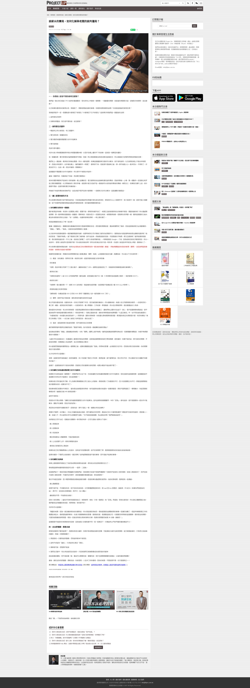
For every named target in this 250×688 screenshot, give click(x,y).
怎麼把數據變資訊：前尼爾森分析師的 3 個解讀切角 (177, 176)
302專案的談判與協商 (55, 611)
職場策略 (164, 136)
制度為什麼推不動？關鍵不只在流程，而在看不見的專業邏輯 (180, 160)
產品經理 (164, 178)
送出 (194, 26)
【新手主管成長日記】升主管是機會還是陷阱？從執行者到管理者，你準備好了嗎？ (78, 635)
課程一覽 (73, 8)
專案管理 (56, 8)
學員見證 (98, 8)
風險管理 (192, 217)
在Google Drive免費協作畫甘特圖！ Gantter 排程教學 (178, 223)
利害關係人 (165, 163)
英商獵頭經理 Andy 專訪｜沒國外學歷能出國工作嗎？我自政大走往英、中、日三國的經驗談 (81, 643)
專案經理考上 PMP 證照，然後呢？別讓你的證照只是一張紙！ (181, 127)
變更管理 (198, 217)
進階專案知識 (59, 15)
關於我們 (90, 8)
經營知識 (171, 186)
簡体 (200, 8)
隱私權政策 (126, 679)
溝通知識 (51, 26)
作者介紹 (65, 8)
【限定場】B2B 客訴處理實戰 (91, 611)
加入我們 (141, 679)
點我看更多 (98, 647)
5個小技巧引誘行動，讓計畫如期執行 (173, 229)
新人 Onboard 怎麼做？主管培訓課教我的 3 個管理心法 (179, 191)
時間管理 (164, 232)
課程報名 (82, 8)
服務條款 (134, 679)
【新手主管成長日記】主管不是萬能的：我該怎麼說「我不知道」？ (73, 632)
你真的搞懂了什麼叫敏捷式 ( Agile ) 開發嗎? (175, 112)
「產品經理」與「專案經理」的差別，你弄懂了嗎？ (177, 207)
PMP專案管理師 (178, 122)
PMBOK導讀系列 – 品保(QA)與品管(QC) (174, 141)
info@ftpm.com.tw (147, 682)
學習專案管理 (169, 122)
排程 (178, 217)
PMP (163, 122)
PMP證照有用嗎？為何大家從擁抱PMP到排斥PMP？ (178, 119)
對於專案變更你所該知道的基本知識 (172, 215)
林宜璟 (62, 29)
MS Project (185, 217)
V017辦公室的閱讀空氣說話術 (125, 611)
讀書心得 (164, 210)
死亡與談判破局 (166, 168)
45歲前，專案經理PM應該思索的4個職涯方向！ (176, 134)
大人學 (112, 679)
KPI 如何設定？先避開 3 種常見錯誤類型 (174, 183)
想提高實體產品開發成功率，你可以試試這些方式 (177, 237)
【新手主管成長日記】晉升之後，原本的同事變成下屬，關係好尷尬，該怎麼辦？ (77, 640)
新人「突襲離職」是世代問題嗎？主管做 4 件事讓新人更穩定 (71, 638)
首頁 (49, 8)
